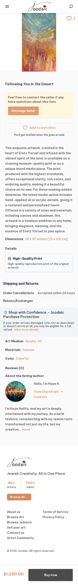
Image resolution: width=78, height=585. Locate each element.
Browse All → (19, 497)
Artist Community (20, 538)
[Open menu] (7, 6)
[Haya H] (15, 391)
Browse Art (15, 517)
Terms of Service (55, 512)
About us (13, 512)
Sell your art (16, 527)
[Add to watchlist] (69, 18)
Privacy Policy (53, 517)
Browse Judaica (19, 522)
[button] (39, 42)
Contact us (15, 533)
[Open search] (71, 6)
